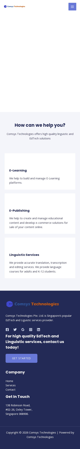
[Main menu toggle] (72, 7)
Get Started (21, 358)
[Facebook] (7, 329)
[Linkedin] (38, 329)
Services (11, 385)
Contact (10, 389)
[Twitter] (15, 329)
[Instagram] (30, 329)
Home (9, 381)
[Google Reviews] (23, 329)
